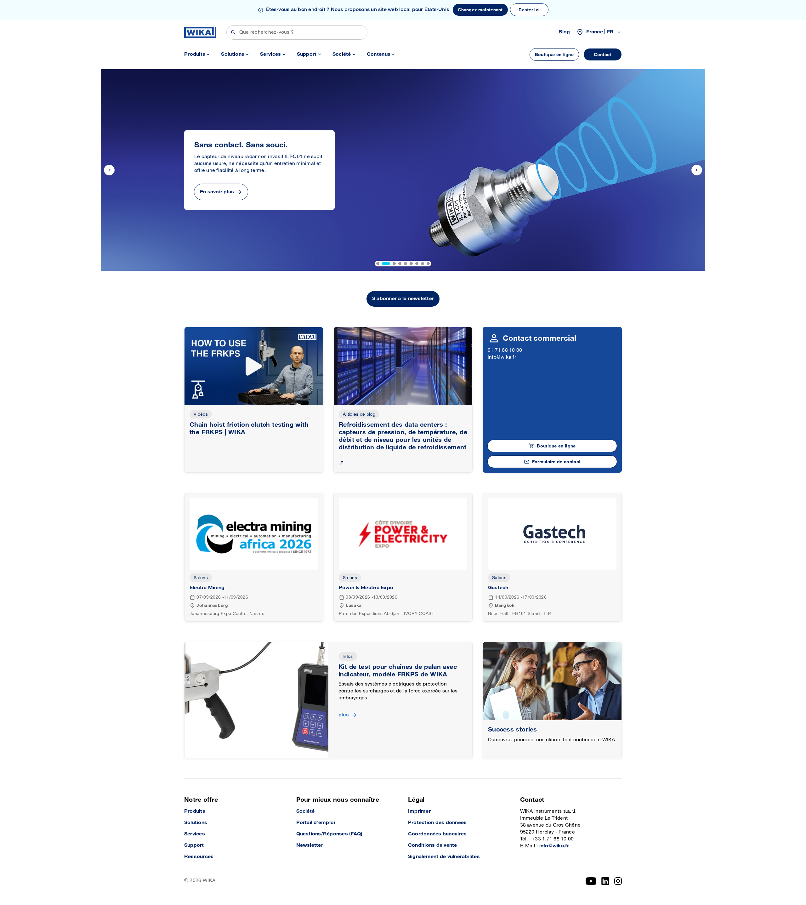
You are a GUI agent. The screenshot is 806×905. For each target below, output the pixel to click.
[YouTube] (591, 881)
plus (343, 715)
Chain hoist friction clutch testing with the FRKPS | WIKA (249, 428)
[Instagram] (618, 881)
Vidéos (201, 414)
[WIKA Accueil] (200, 32)
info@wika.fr (502, 357)
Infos (348, 656)
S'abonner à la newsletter (403, 299)
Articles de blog (359, 414)
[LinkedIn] (605, 881)
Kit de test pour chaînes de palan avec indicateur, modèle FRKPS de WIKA (397, 670)
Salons (201, 577)
